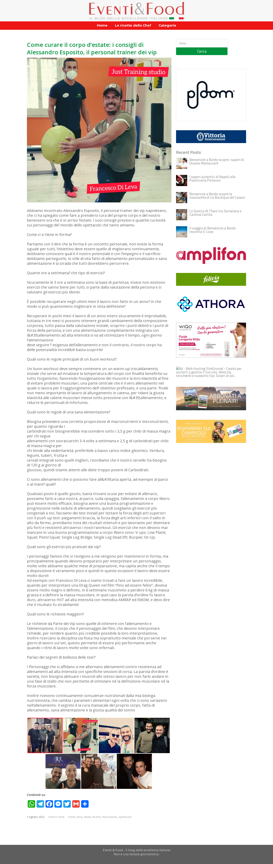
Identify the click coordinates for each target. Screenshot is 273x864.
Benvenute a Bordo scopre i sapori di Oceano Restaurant (216, 161)
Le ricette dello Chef (133, 25)
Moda (87, 817)
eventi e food (56, 817)
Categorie (167, 25)
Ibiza (79, 817)
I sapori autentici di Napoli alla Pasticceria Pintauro (212, 178)
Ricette (96, 817)
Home (102, 25)
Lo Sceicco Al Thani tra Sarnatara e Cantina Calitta (215, 212)
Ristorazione (109, 817)
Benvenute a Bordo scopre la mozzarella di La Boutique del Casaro (217, 195)
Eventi (71, 817)
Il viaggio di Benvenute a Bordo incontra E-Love (212, 229)
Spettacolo (125, 817)
